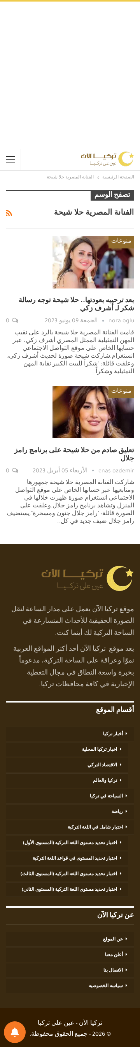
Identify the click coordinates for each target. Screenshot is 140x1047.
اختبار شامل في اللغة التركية (95, 827)
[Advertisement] (70, 75)
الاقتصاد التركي (102, 765)
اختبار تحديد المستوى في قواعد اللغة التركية (75, 858)
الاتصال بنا (113, 970)
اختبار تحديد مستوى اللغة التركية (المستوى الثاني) (69, 890)
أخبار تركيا (113, 734)
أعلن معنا (114, 955)
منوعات (121, 242)
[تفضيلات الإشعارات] (15, 1032)
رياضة (117, 812)
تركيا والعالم (105, 781)
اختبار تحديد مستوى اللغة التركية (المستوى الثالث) (69, 874)
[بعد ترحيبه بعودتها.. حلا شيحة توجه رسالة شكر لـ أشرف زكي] (93, 262)
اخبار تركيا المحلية (99, 750)
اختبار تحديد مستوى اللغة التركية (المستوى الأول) (70, 843)
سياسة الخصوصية (106, 986)
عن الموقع (113, 939)
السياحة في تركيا (106, 796)
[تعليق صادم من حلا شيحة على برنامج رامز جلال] (93, 412)
